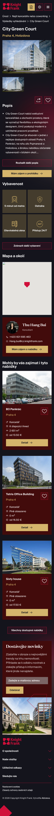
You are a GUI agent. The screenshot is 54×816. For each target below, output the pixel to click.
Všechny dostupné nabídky (27, 630)
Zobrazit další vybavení (27, 246)
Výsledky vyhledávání (14, 21)
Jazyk (39, 7)
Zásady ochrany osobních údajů (17, 790)
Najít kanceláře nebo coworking (30, 16)
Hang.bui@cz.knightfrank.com (26, 341)
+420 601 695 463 (20, 337)
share (38, 100)
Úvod (5, 16)
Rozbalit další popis (27, 163)
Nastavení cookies (11, 787)
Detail (24, 443)
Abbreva (46, 798)
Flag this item (48, 100)
